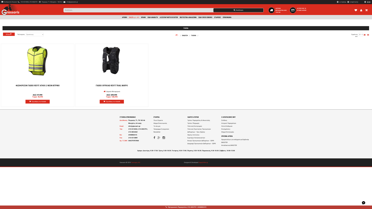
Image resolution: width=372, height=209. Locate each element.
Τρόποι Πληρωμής (193, 123)
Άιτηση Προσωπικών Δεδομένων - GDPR (200, 141)
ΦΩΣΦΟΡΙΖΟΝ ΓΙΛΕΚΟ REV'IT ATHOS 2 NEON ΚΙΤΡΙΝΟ (38, 85)
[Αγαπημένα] (357, 11)
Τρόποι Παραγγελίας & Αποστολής (198, 120)
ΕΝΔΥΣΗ (185, 35)
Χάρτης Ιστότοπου (193, 135)
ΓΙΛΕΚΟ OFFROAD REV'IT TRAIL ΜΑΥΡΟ (112, 85)
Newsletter (157, 132)
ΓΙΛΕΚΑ (193, 35)
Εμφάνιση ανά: (354, 35)
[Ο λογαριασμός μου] (362, 11)
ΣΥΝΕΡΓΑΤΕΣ (354, 2)
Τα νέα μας (157, 126)
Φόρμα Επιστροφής (227, 132)
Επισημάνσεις (225, 129)
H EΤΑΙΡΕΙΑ (342, 2)
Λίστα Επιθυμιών (226, 126)
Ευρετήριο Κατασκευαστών (196, 138)
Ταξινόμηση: (21, 34)
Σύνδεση (224, 120)
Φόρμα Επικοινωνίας (160, 123)
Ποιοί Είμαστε (158, 120)
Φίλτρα (8, 34)
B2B (369, 2)
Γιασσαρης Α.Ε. (135, 162)
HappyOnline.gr (203, 162)
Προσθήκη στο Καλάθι (38, 101)
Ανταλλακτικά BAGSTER (229, 145)
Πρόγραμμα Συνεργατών (161, 129)
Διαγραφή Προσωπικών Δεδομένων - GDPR (201, 143)
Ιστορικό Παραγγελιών (228, 123)
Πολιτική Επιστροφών (194, 126)
